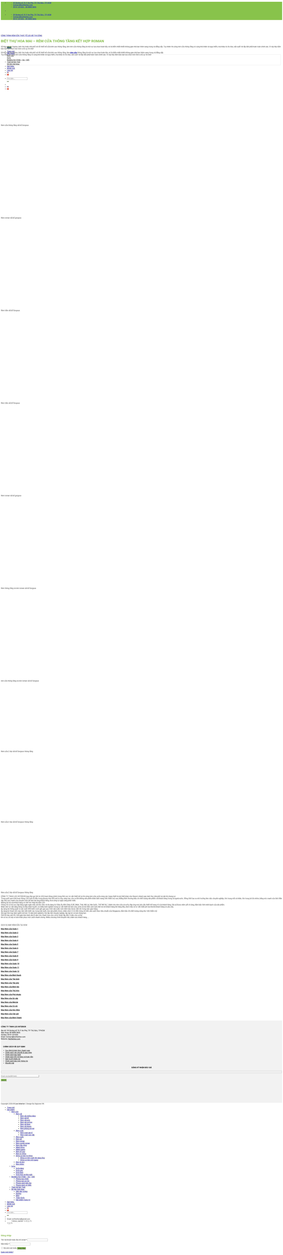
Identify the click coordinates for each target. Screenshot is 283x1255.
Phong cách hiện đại (23, 1183)
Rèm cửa (10, 56)
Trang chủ (11, 51)
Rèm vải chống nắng (28, 1116)
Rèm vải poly (25, 1120)
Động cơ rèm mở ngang (29, 1160)
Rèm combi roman (23, 1143)
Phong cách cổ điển (23, 1185)
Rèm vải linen (25, 1124)
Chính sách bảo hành (13, 1055)
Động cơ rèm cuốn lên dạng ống (32, 1158)
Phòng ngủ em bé (22, 1181)
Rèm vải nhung (25, 1126)
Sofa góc (19, 1170)
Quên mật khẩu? (7, 1252)
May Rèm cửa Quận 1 (9, 929)
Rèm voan (19, 1131)
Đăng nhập (21, 1248)
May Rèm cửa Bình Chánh (11, 1018)
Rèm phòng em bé (27, 1129)
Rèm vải (19, 1114)
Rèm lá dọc (20, 1162)
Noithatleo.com (14, 1039)
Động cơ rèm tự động (24, 1156)
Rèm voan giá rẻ (26, 1133)
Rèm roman (20, 1141)
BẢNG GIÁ (11, 1204)
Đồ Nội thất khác (17, 1189)
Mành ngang (20, 1149)
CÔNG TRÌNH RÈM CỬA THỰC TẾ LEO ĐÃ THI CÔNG (21, 36)
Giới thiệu (10, 1202)
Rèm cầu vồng (21, 1145)
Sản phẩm (11, 1110)
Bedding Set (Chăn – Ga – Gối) (23, 1177)
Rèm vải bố (24, 1118)
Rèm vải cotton (26, 1122)
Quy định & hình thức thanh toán (17, 1050)
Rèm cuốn (20, 1137)
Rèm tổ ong (20, 1152)
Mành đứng (20, 1147)
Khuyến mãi (9, 1063)
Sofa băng (20, 1168)
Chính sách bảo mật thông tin (16, 1061)
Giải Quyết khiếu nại (12, 1059)
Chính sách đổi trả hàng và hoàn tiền (19, 1057)
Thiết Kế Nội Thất (18, 1187)
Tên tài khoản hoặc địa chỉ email (14, 1240)
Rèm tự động (21, 1154)
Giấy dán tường (21, 1191)
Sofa (13, 1166)
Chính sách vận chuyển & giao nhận (18, 1053)
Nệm (17, 1196)
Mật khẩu (5, 1244)
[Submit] (8, 1215)
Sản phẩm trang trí (23, 1200)
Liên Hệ (10, 1206)
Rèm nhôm (20, 1164)
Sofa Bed (19, 1173)
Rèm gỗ (19, 1139)
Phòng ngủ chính (22, 1179)
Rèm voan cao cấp (27, 1135)
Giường (18, 1194)
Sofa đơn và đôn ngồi (24, 1175)
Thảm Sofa (20, 1198)
